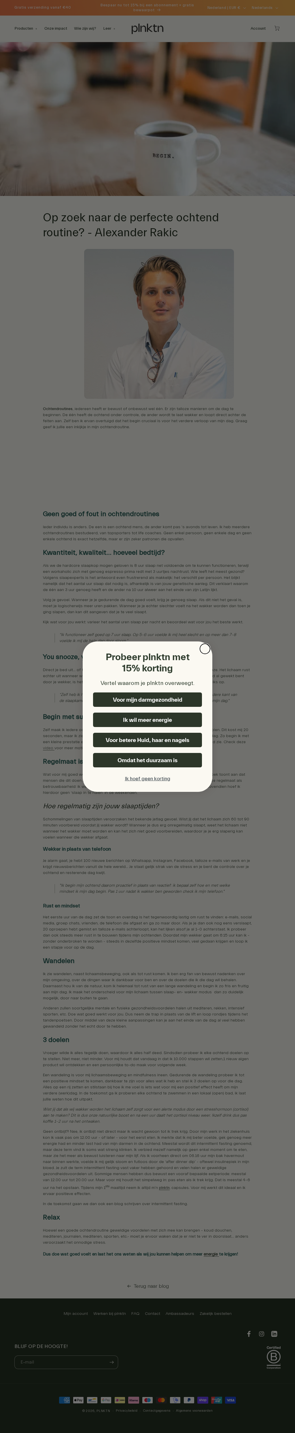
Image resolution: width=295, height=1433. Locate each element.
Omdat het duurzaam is (147, 760)
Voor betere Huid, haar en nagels (147, 740)
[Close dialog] (205, 649)
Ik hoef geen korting (147, 779)
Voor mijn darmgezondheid (147, 699)
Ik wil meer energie (147, 720)
